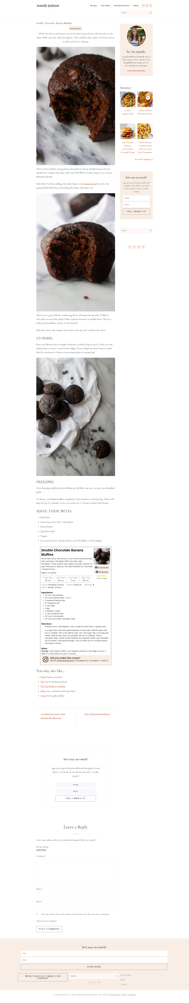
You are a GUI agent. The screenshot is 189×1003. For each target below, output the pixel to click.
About (123, 980)
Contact (124, 984)
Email (39, 901)
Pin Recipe (103, 572)
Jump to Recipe (75, 28)
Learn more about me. (136, 70)
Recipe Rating (42, 847)
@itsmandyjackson (66, 661)
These (43, 677)
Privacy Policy (126, 975)
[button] (98, 576)
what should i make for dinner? (43, 977)
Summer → (148, 159)
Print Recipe (102, 567)
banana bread (90, 184)
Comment (41, 856)
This (42, 531)
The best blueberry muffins (53, 686)
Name (39, 889)
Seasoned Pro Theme (122, 994)
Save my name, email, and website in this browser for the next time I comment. (75, 914)
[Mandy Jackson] (48, 7)
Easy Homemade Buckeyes (97, 714)
